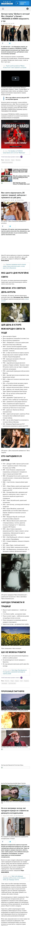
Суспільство (12, 683)
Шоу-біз (7, 160)
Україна (26, 681)
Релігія (7, 681)
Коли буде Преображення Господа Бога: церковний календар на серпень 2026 (15, 671)
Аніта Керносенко (19, 815)
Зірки (12, 160)
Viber (21, 157)
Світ (21, 681)
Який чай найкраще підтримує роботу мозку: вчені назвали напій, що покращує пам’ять (14, 877)
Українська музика (7, 162)
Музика (18, 160)
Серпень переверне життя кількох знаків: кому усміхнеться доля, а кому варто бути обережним (14, 266)
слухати (23, 3)
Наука (17, 681)
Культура (4, 683)
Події (12, 681)
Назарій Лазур (20, 200)
